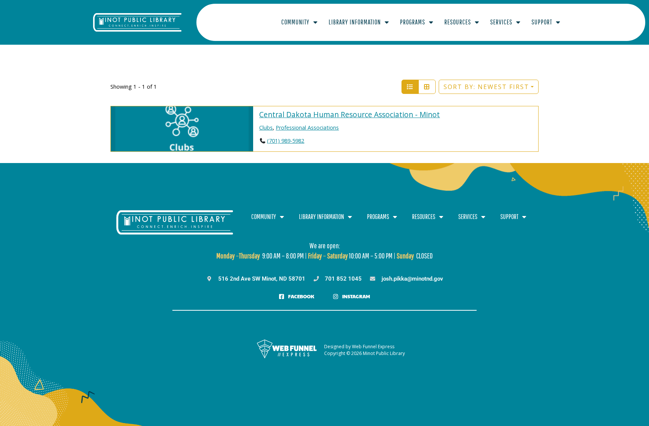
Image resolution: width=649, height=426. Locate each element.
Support (541, 22)
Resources (457, 22)
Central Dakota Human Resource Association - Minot (349, 114)
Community (295, 22)
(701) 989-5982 (285, 140)
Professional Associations (307, 127)
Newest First (486, 87)
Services (501, 22)
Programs (412, 22)
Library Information (355, 22)
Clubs (266, 127)
